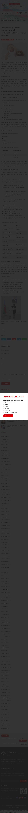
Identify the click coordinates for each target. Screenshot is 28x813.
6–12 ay (7, 408)
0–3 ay (6, 404)
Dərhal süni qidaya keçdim (11, 412)
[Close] (26, 394)
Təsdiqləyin (8, 415)
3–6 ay (6, 406)
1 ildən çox (7, 410)
